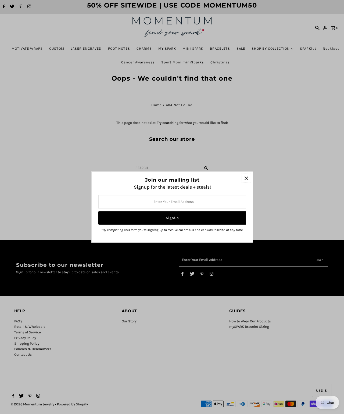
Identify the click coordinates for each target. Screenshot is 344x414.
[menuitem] (27, 48)
